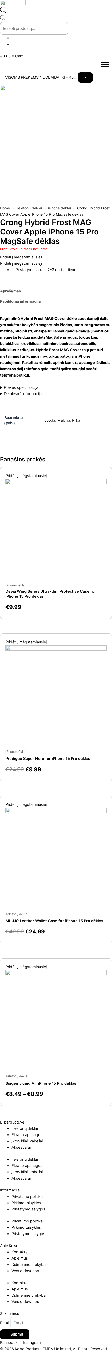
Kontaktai (19, 1252)
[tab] (56, 291)
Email (5, 1323)
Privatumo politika (27, 1196)
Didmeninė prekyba (28, 1264)
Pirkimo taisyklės (26, 1203)
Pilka (76, 420)
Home (5, 208)
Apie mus (19, 1258)
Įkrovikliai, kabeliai (27, 1141)
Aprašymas (10, 291)
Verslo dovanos (25, 1270)
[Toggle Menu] (105, 64)
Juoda (49, 420)
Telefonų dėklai (29, 208)
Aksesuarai (21, 1147)
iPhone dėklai (59, 208)
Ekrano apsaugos (26, 1134)
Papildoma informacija (20, 301)
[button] (21, 257)
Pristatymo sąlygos (28, 1209)
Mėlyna (63, 420)
